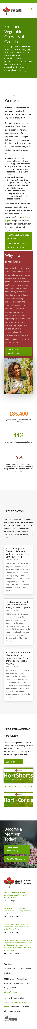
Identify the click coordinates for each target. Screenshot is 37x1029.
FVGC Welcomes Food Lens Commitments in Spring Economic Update (18, 604)
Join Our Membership (17, 859)
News (16, 901)
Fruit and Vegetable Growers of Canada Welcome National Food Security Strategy (17, 552)
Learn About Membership (13, 351)
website (7, 1006)
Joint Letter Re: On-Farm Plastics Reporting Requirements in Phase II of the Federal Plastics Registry (18, 658)
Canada (24, 1002)
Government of (14, 1002)
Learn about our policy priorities (18, 236)
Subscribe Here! (13, 761)
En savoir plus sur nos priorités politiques (17, 245)
